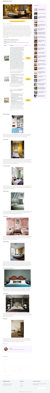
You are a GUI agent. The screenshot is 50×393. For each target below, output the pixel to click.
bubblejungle (7, 1)
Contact (22, 386)
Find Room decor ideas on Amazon (17, 21)
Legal (21, 383)
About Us (22, 385)
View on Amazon (28, 58)
